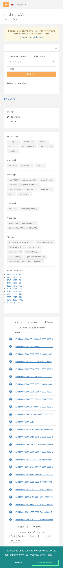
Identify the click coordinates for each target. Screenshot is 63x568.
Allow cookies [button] (45, 562)
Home (6, 19)
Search (32, 74)
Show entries (25, 322)
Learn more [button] (46, 554)
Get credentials (36, 37)
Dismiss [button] (18, 562)
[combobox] (31, 61)
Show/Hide (10, 99)
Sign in (21, 4)
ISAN (17, 332)
